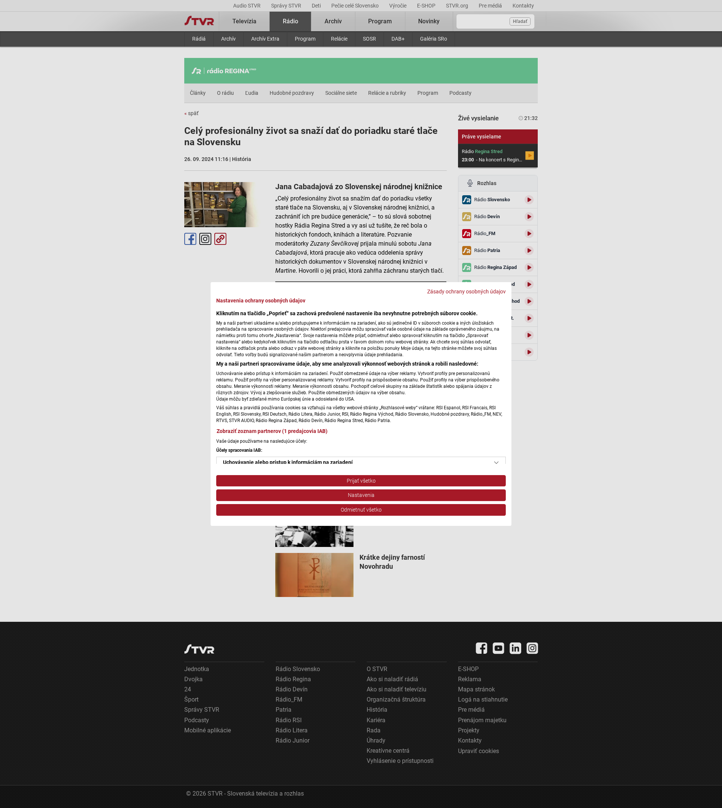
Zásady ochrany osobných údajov (466, 292)
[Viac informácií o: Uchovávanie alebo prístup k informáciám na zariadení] (496, 462)
